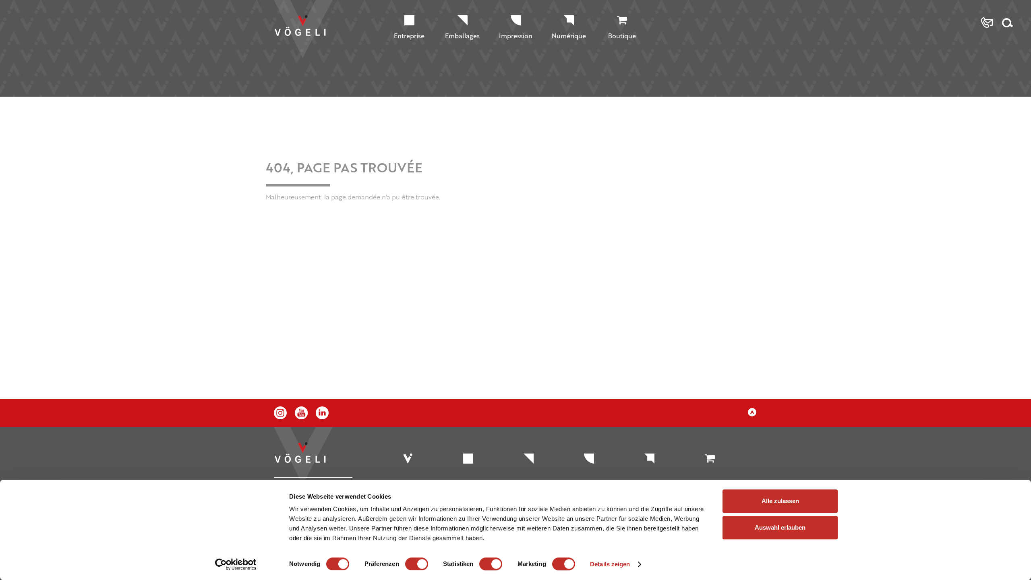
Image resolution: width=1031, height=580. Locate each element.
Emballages (462, 35)
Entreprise (409, 35)
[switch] (416, 563)
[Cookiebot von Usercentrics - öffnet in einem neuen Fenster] (236, 564)
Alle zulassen (780, 500)
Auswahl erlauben (780, 527)
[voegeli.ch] (307, 33)
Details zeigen (610, 564)
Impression (515, 35)
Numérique (569, 35)
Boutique (622, 35)
